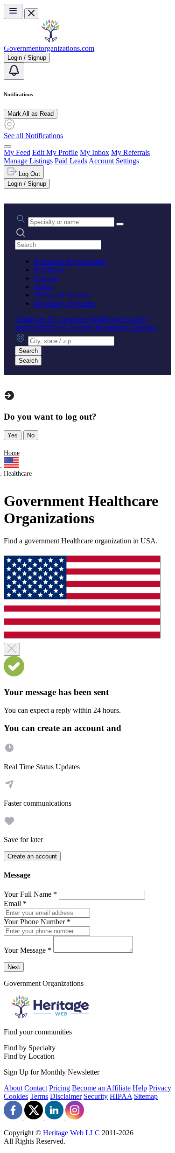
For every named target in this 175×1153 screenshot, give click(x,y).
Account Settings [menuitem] (114, 161)
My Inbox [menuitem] (94, 152)
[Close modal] (12, 649)
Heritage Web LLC (71, 1133)
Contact (35, 1088)
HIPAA (121, 1096)
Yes (12, 435)
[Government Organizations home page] (50, 40)
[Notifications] (14, 71)
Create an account (32, 856)
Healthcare (49, 270)
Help (140, 1088)
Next (13, 966)
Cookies (16, 1096)
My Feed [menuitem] (17, 152)
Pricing (59, 1088)
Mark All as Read (30, 113)
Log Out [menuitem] (28, 173)
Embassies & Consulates (70, 261)
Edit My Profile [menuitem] (55, 152)
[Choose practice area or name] (120, 224)
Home (12, 453)
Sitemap (146, 1096)
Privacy (160, 1088)
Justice (43, 286)
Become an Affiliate (101, 1088)
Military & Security (62, 295)
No (31, 435)
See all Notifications (33, 136)
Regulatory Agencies (64, 303)
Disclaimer (66, 1096)
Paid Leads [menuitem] (71, 161)
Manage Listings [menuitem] (28, 161)
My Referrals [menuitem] (130, 152)
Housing (46, 278)
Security (96, 1096)
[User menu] (7, 146)
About (13, 1088)
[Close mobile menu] (31, 13)
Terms (39, 1096)
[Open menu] (13, 11)
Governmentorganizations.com (49, 48)
